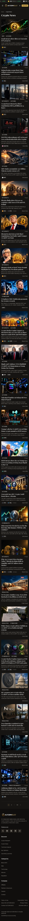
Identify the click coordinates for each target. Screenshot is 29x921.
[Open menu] (2, 5)
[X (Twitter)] (3, 831)
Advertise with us (23, 905)
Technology (4, 869)
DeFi (3, 36)
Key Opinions (4, 850)
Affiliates (3, 885)
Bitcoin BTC (5, 101)
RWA (2, 866)
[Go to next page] (20, 805)
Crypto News (4, 844)
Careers (3, 891)
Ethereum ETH (6, 523)
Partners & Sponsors (6, 888)
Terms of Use (4, 900)
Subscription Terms (23, 900)
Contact (3, 894)
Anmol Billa (25, 146)
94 (17, 805)
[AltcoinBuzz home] (11, 5)
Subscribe (24, 5)
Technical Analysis (6, 847)
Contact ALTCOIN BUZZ (7, 905)
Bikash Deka (25, 47)
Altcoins (8, 36)
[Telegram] (11, 831)
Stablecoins (5, 296)
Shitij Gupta (25, 177)
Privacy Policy (24, 903)
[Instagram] (19, 831)
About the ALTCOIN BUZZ (8, 903)
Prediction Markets (14, 785)
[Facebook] (15, 831)
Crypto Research (5, 840)
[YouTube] (7, 831)
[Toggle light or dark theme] (20, 5)
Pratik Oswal (25, 603)
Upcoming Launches (6, 853)
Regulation (5, 592)
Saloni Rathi (25, 81)
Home (2, 12)
